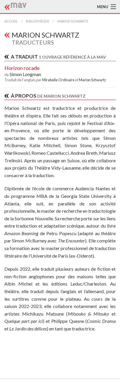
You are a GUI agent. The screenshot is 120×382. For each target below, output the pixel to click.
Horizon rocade (22, 68)
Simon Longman (25, 74)
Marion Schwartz (72, 21)
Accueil (11, 21)
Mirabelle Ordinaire (58, 80)
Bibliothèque (37, 21)
